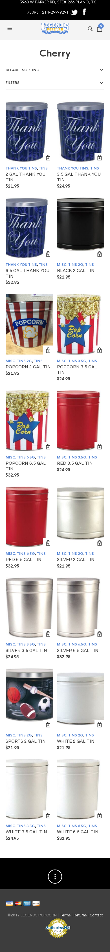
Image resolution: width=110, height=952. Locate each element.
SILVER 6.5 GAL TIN (77, 650)
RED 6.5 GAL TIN (23, 559)
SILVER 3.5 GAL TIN (26, 650)
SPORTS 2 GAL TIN (26, 741)
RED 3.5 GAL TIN (75, 463)
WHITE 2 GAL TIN (75, 741)
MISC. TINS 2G (70, 264)
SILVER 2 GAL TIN (75, 559)
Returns (80, 915)
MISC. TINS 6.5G (20, 457)
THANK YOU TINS (21, 168)
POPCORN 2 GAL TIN (28, 366)
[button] (10, 28)
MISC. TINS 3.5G (71, 361)
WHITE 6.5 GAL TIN (77, 831)
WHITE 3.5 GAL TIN (26, 831)
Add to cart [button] (48, 158)
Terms (65, 915)
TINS (43, 168)
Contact (96, 915)
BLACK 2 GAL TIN (75, 270)
